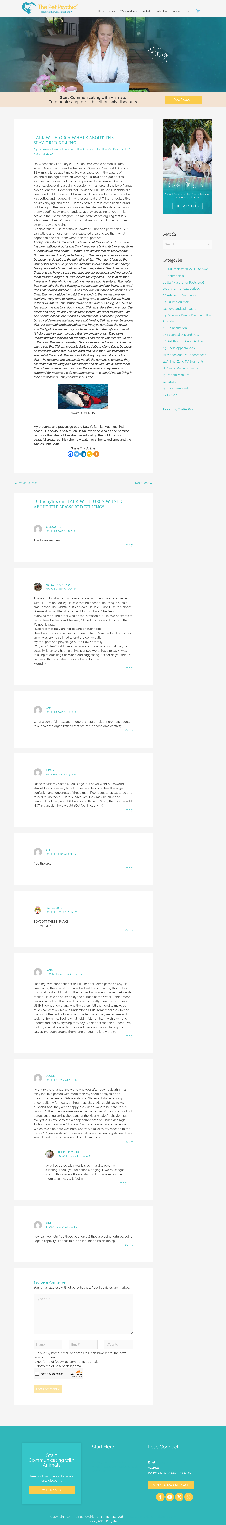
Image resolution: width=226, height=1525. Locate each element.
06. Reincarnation (175, 328)
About (112, 11)
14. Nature (170, 381)
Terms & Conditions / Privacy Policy (151, 1516)
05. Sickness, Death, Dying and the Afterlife (64, 149)
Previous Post (25, 482)
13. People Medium (176, 375)
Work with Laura (128, 11)
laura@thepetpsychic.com (172, 1462)
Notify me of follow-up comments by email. (67, 1361)
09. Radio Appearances (179, 348)
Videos (176, 11)
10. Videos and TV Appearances (184, 355)
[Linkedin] (83, 454)
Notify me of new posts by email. (60, 1366)
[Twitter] (77, 454)
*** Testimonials (173, 276)
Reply (129, 545)
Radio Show (162, 11)
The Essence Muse (128, 1521)
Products (146, 11)
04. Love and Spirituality (179, 308)
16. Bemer (170, 395)
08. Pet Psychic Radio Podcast (184, 341)
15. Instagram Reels (176, 388)
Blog (187, 11)
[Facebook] (70, 454)
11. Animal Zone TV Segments (183, 361)
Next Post (143, 482)
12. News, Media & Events (180, 368)
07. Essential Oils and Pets (181, 334)
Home (101, 11)
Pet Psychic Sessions (106, 1462)
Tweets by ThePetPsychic (181, 409)
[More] (96, 454)
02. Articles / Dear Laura (179, 295)
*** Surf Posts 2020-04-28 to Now (185, 269)
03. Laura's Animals (176, 302)
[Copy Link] (90, 454)
